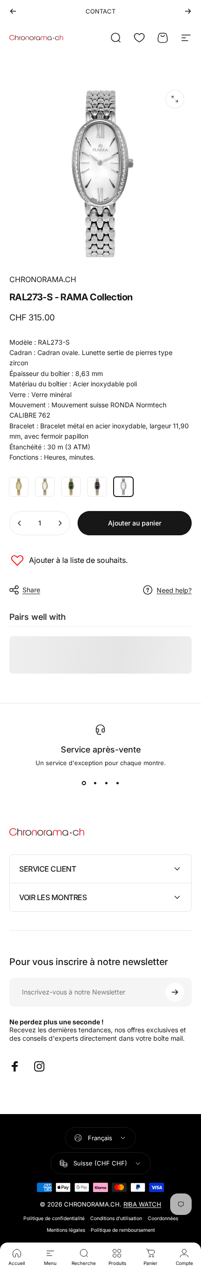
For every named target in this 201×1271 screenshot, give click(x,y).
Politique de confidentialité (54, 1218)
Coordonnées (163, 1218)
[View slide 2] (94, 783)
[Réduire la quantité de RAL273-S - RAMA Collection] (19, 523)
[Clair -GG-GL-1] (18, 486)
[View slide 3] (106, 783)
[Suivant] (188, 11)
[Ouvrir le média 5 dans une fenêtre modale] (174, 99)
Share (31, 590)
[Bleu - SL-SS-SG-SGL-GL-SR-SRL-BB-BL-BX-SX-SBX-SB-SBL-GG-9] (97, 486)
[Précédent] (13, 11)
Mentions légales (66, 1230)
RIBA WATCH (142, 1204)
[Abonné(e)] (174, 992)
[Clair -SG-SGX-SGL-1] (45, 486)
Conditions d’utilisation (116, 1218)
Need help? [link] (174, 590)
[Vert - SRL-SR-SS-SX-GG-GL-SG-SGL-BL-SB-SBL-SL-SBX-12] (71, 486)
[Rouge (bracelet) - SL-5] (123, 486)
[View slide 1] (83, 783)
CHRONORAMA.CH (42, 279)
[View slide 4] (117, 783)
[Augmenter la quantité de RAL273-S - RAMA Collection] (60, 523)
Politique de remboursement (123, 1230)
